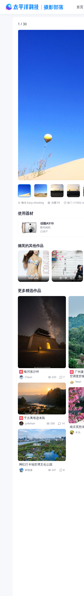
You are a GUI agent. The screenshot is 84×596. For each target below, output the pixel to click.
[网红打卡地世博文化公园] (42, 445)
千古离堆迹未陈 (34, 418)
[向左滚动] (21, 190)
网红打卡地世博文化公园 (35, 464)
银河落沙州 (31, 371)
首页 (79, 7)
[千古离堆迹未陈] (42, 398)
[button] (38, 105)
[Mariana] (33, 266)
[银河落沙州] (42, 332)
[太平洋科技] (22, 7)
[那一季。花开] (67, 266)
